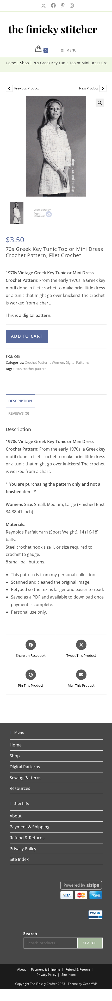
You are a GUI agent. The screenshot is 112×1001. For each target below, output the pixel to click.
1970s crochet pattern (30, 368)
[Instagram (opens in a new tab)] (70, 5)
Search (30, 934)
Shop (24, 62)
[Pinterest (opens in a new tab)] (62, 5)
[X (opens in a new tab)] (43, 5)
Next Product (88, 88)
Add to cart (27, 336)
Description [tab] (20, 400)
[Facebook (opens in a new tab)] (53, 5)
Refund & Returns (27, 838)
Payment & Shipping (29, 827)
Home (11, 62)
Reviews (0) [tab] (18, 413)
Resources (20, 788)
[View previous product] (9, 88)
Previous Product (26, 88)
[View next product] (103, 88)
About (16, 816)
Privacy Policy (23, 849)
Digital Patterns (77, 362)
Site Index (19, 859)
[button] (100, 103)
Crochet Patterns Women (44, 362)
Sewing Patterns (25, 778)
